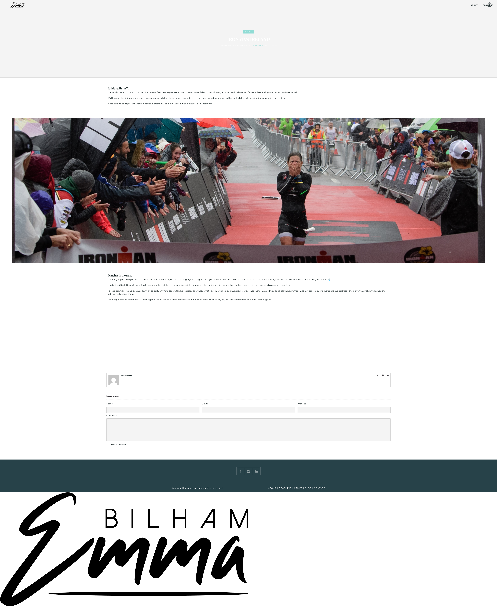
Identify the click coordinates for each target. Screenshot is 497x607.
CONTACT (319, 488)
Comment (111, 415)
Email (205, 404)
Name (109, 404)
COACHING (285, 488)
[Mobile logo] (124, 605)
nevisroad (217, 488)
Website (302, 404)
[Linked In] (387, 375)
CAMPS (298, 488)
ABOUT (474, 5)
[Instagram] (382, 375)
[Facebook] (377, 375)
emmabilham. (241, 45)
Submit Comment (118, 444)
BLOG (308, 488)
